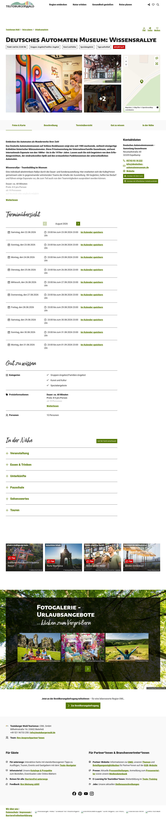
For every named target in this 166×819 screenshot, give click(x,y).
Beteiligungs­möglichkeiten (106, 765)
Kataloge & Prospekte (41, 770)
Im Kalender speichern (92, 232)
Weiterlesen (12, 200)
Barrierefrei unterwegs (36, 779)
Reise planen (125, 4)
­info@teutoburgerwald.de (42, 732)
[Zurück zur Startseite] (20, 4)
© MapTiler (136, 107)
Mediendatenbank (118, 774)
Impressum (25, 812)
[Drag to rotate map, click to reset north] (126, 65)
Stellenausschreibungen (127, 784)
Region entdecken (58, 4)
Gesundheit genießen (102, 4)
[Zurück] (45, 224)
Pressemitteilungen (119, 770)
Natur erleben (79, 4)
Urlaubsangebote (41, 30)
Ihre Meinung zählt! (29, 784)
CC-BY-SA (118, 81)
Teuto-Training (149, 779)
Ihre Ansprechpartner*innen (30, 737)
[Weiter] (78, 224)
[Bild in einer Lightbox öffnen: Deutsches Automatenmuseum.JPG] (102, 69)
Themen (146, 762)
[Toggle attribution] (157, 107)
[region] (141, 83)
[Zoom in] (126, 57)
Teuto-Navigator (68, 765)
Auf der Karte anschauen (106, 441)
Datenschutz (12, 812)
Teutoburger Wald (13, 30)
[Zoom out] (126, 61)
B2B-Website (150, 765)
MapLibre (128, 107)
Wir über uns (12, 809)
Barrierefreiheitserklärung (19, 815)
